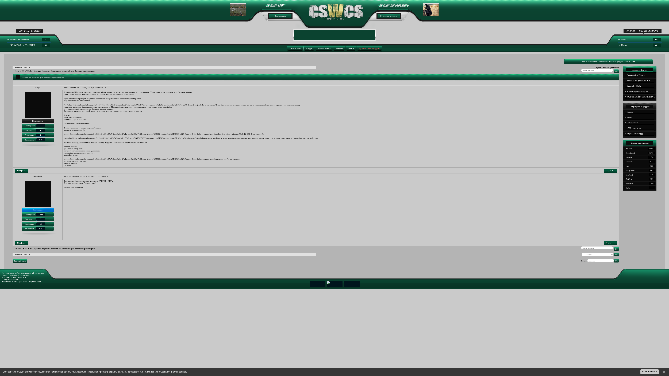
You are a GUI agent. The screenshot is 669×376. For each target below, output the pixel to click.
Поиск (627, 62)
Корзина (45, 71)
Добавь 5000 (632, 123)
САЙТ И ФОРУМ (106, 181)
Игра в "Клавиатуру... (636, 133)
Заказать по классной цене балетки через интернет (73, 71)
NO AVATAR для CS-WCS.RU (639, 81)
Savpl (37, 88)
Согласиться (649, 371)
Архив (37, 71)
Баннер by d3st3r (634, 86)
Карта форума (35, 281)
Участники (603, 62)
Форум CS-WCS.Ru (23, 71)
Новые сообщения (589, 62)
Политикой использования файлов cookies (165, 372)
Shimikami (37, 176)
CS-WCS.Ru (10, 277)
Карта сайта (22, 281)
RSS (633, 62)
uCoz (14, 281)
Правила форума (616, 62)
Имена (629, 117)
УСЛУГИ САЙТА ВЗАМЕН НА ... (641, 97)
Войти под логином (388, 16)
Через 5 (630, 112)
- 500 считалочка (634, 128)
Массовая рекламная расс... (638, 91)
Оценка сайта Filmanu (636, 75)
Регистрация (280, 16)
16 (41, 224)
